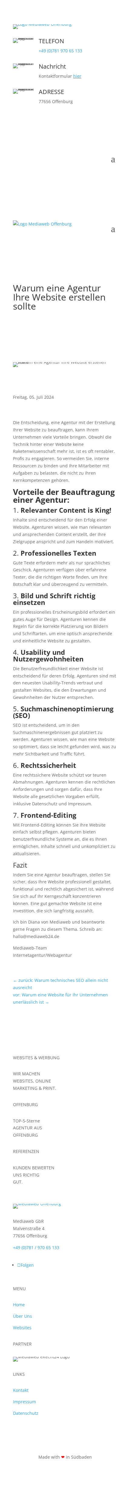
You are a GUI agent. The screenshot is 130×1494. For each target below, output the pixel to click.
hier (77, 76)
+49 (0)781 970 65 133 (60, 51)
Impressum (24, 1402)
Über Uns (22, 1316)
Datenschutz (25, 1413)
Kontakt (20, 1390)
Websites (22, 1327)
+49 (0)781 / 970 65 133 (36, 1247)
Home (19, 1304)
